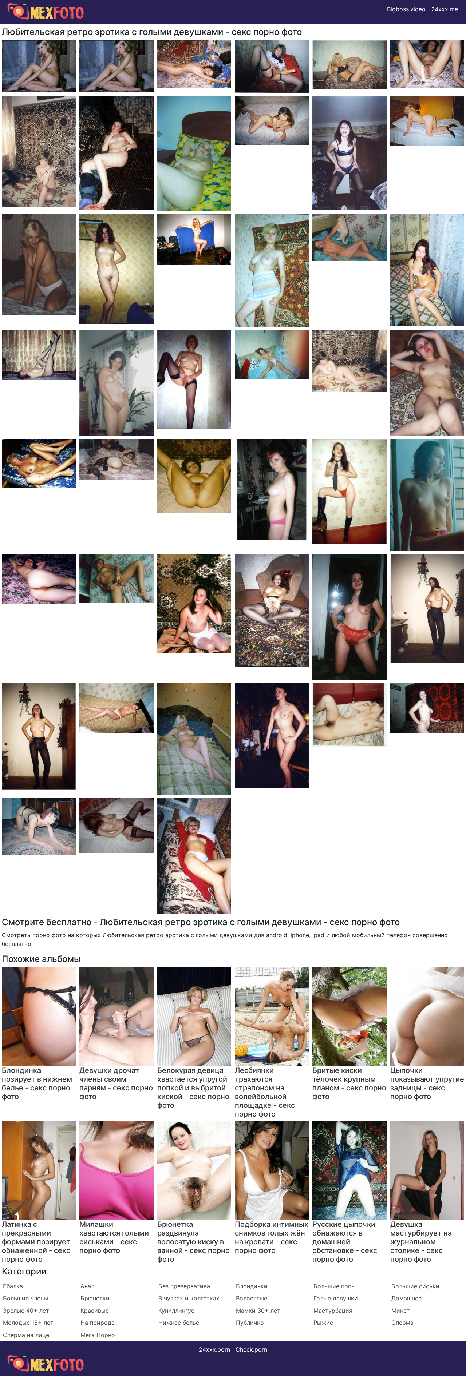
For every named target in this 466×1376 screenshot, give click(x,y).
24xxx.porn (214, 1349)
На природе (97, 1322)
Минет (400, 1310)
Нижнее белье (178, 1322)
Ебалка (13, 1286)
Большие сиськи (415, 1286)
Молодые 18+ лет (28, 1322)
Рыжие (323, 1322)
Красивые (94, 1310)
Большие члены (25, 1298)
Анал (87, 1286)
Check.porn (251, 1349)
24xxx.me (444, 9)
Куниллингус (176, 1310)
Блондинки (252, 1286)
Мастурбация (332, 1310)
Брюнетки (95, 1298)
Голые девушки (335, 1298)
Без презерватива (184, 1286)
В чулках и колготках (189, 1298)
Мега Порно (97, 1335)
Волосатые (251, 1298)
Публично (250, 1322)
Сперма (402, 1322)
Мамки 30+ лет (258, 1310)
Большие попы (334, 1286)
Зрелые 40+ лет (26, 1310)
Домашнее (406, 1298)
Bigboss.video (406, 9)
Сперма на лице (26, 1335)
